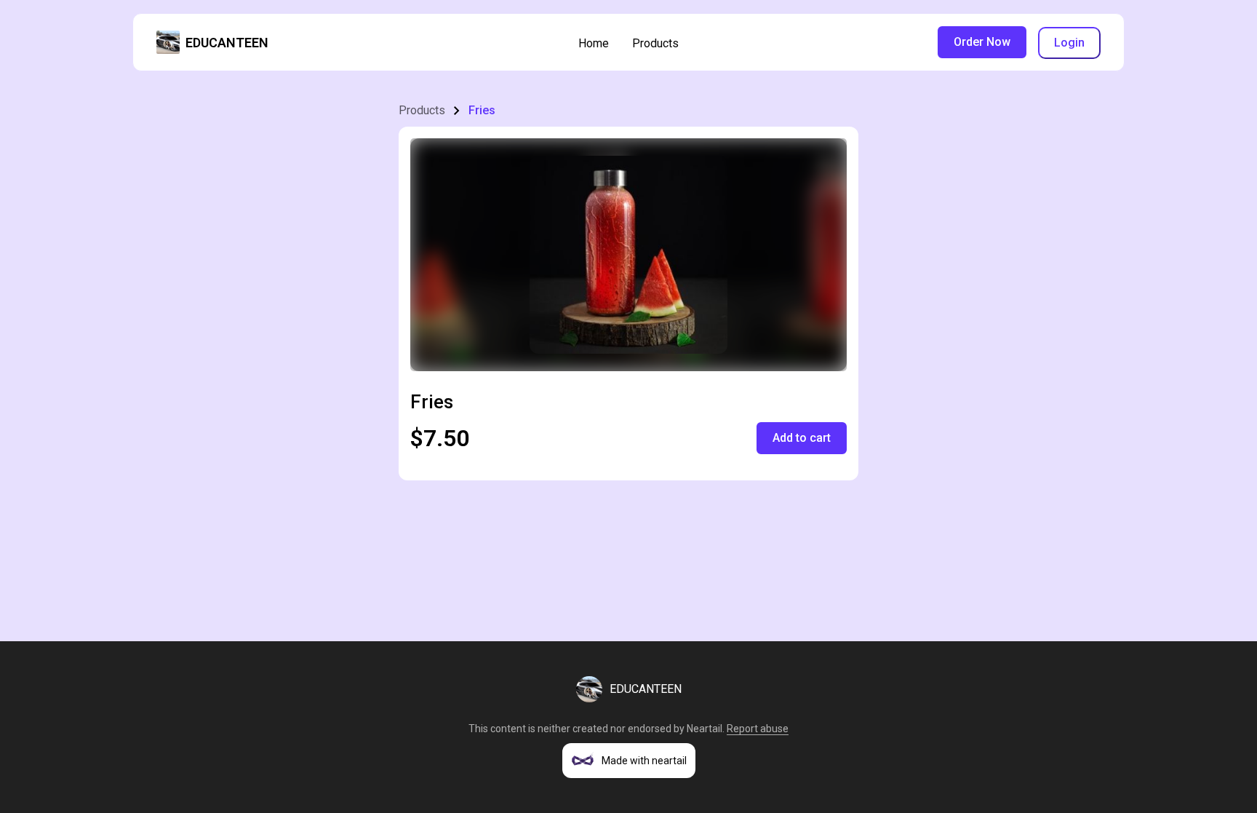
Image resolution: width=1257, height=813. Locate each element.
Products (655, 43)
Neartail (704, 728)
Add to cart (802, 438)
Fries (481, 110)
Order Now (982, 42)
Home (593, 43)
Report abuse (758, 728)
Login (1069, 42)
